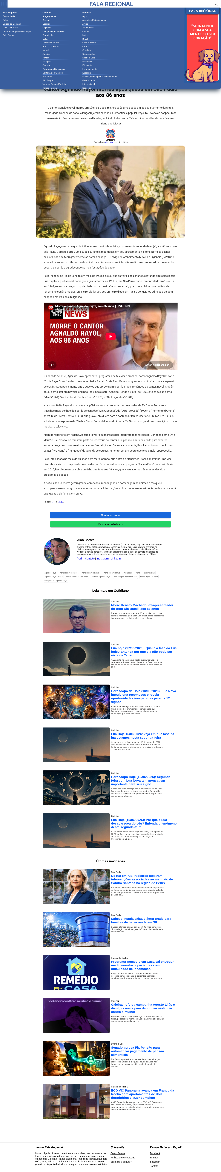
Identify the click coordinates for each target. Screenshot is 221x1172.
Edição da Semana (12, 24)
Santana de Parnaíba (53, 73)
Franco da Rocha (51, 46)
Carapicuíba (48, 35)
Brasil (85, 39)
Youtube (154, 1157)
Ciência (85, 46)
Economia (87, 61)
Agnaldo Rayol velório (54, 577)
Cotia (45, 39)
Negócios (86, 88)
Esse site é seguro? (121, 1162)
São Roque (48, 80)
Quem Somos (117, 1153)
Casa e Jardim (89, 42)
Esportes (86, 73)
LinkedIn (116, 558)
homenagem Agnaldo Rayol (125, 577)
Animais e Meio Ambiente (94, 20)
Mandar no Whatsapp (110, 524)
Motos (85, 35)
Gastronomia (88, 80)
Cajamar (47, 27)
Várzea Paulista (50, 88)
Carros (85, 31)
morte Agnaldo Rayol (149, 577)
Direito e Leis (88, 58)
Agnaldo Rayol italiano (91, 573)
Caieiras (46, 24)
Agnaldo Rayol (51, 573)
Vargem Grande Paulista (54, 84)
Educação (87, 65)
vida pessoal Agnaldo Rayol (56, 581)
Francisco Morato (51, 42)
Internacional (88, 84)
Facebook (155, 1153)
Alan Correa (110, 142)
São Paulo (47, 76)
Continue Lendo (110, 515)
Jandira (46, 54)
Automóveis (88, 27)
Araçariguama (49, 16)
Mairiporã (47, 61)
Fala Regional (111, 3)
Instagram (103, 558)
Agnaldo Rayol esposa (69, 573)
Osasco (46, 65)
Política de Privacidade (122, 1157)
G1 (53, 501)
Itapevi (46, 50)
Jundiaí (46, 58)
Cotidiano (86, 50)
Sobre (6, 20)
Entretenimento (89, 69)
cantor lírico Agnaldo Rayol (77, 577)
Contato (90, 558)
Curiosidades (88, 54)
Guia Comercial (10, 27)
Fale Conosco (9, 35)
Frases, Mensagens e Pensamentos (99, 76)
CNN (60, 501)
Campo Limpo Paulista (53, 31)
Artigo (85, 24)
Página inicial (9, 16)
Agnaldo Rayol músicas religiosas (118, 573)
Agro (84, 16)
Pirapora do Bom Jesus (54, 69)
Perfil (80, 558)
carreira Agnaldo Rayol (101, 577)
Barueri (46, 20)
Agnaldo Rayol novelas (145, 573)
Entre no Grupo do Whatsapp (17, 31)
